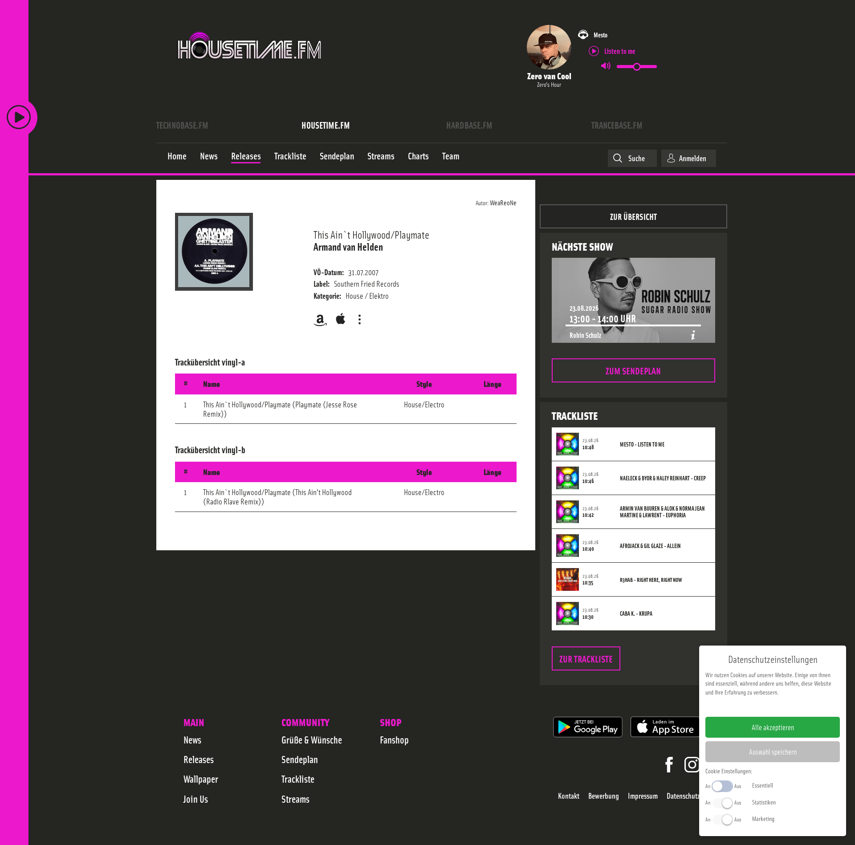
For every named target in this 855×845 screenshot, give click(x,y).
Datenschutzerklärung (788, 706)
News (192, 739)
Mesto (600, 34)
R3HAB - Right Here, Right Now (651, 579)
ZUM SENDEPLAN (633, 370)
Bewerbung (603, 795)
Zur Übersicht (633, 216)
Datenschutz (683, 795)
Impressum (643, 795)
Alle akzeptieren (773, 727)
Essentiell (762, 785)
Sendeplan (299, 759)
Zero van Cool (549, 75)
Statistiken (764, 802)
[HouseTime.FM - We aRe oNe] (250, 68)
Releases (198, 759)
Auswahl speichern (773, 751)
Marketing (763, 818)
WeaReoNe (503, 202)
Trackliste (297, 778)
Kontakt (568, 795)
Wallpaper (200, 778)
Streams (295, 798)
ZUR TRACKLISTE (586, 658)
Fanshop (394, 739)
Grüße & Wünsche (311, 739)
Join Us (195, 798)
